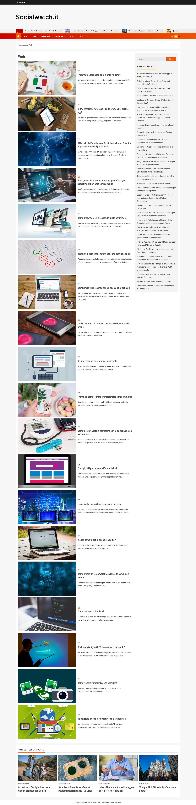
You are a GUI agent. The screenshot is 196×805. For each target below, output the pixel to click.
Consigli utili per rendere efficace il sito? (97, 468)
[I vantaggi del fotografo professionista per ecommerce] (47, 400)
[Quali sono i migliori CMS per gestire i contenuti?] (47, 650)
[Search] (172, 36)
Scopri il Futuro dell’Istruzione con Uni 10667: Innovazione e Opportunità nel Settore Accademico (155, 198)
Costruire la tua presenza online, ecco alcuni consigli (104, 287)
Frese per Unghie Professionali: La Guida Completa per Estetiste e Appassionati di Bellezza (153, 117)
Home (26, 36)
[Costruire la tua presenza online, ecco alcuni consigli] (47, 292)
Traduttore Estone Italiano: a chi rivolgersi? (99, 74)
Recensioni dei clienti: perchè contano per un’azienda (104, 253)
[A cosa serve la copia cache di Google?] (47, 543)
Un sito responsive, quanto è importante (97, 360)
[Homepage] (18, 36)
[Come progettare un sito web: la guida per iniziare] (47, 221)
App (34, 36)
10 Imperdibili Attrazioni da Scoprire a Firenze (109, 31)
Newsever (106, 802)
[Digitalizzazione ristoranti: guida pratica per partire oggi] (47, 114)
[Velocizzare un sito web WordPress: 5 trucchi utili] (47, 722)
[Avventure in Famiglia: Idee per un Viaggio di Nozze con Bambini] (37, 768)
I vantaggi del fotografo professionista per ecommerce (105, 396)
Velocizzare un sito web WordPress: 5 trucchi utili (102, 718)
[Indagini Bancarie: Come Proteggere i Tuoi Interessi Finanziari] (118, 768)
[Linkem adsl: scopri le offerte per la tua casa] (47, 507)
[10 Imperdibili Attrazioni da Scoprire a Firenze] (158, 768)
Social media (60, 36)
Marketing (45, 36)
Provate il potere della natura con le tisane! (154, 281)
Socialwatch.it (37, 16)
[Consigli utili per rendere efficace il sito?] (47, 471)
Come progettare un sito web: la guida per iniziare (102, 217)
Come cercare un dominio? (91, 611)
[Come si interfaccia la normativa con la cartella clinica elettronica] (47, 435)
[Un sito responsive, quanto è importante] (47, 364)
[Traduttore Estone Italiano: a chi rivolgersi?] (47, 78)
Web (71, 36)
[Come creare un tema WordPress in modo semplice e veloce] (47, 579)
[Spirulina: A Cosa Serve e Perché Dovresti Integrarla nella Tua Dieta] (77, 768)
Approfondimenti (23, 783)
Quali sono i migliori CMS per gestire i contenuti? (101, 647)
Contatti (82, 36)
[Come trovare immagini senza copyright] (47, 686)
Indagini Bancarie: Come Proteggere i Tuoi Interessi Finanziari (58, 31)
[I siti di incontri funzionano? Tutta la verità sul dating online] (47, 328)
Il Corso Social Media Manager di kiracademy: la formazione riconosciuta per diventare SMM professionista (156, 267)
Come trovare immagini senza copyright (97, 682)
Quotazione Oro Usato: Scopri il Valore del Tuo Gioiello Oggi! (159, 31)
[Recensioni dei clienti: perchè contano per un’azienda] (47, 257)
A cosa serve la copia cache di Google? (97, 539)
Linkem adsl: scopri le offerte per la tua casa (99, 503)
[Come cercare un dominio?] (47, 614)
